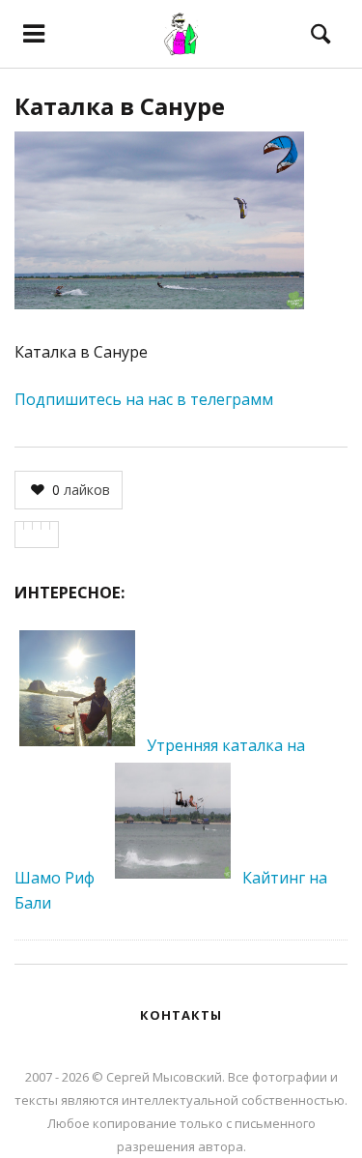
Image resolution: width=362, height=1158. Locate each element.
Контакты (181, 1015)
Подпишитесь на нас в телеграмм (143, 399)
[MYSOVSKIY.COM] (181, 34)
